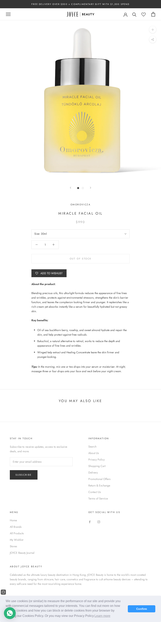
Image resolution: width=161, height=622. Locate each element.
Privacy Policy (96, 459)
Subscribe (24, 475)
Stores (13, 546)
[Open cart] (153, 14)
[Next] (90, 188)
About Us (93, 453)
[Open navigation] (8, 14)
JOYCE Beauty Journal (22, 553)
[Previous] (70, 188)
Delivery (93, 472)
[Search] (134, 14)
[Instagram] (98, 522)
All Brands (16, 527)
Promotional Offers (99, 479)
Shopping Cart (96, 466)
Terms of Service (98, 498)
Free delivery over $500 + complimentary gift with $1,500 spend (80, 4)
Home (13, 520)
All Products (17, 533)
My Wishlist (16, 540)
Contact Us (94, 492)
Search (92, 447)
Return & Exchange (99, 485)
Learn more (102, 615)
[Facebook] (89, 522)
